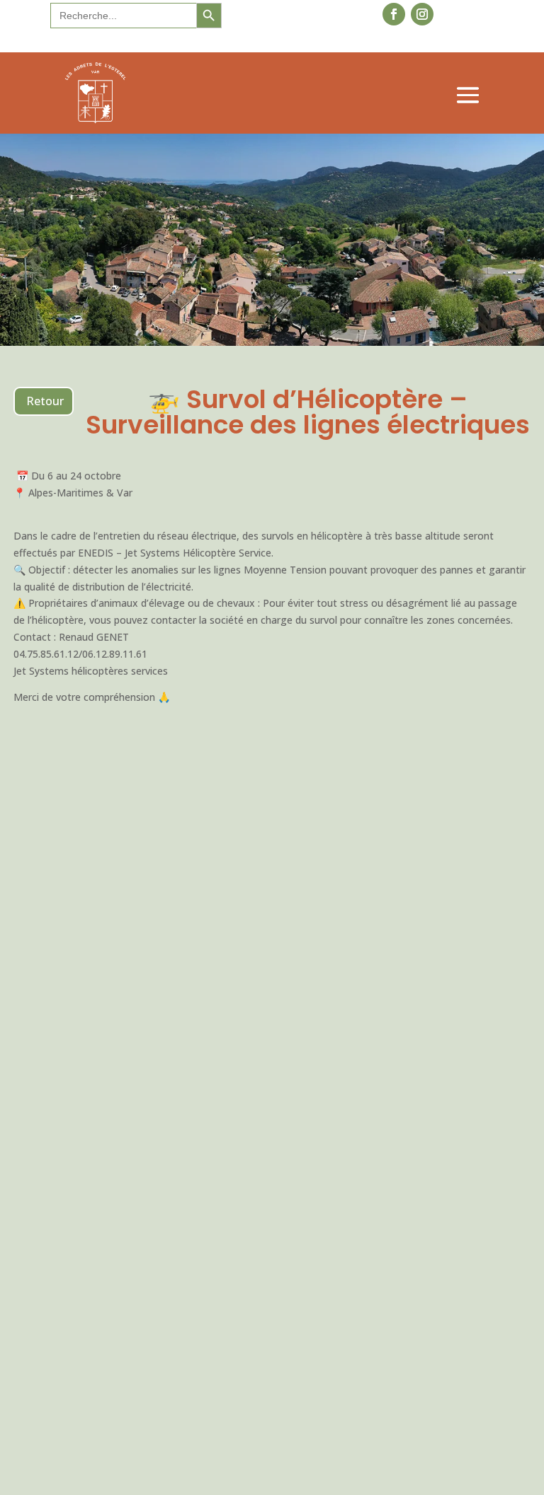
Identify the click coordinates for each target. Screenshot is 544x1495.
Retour (45, 401)
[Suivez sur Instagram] (422, 14)
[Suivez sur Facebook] (393, 14)
